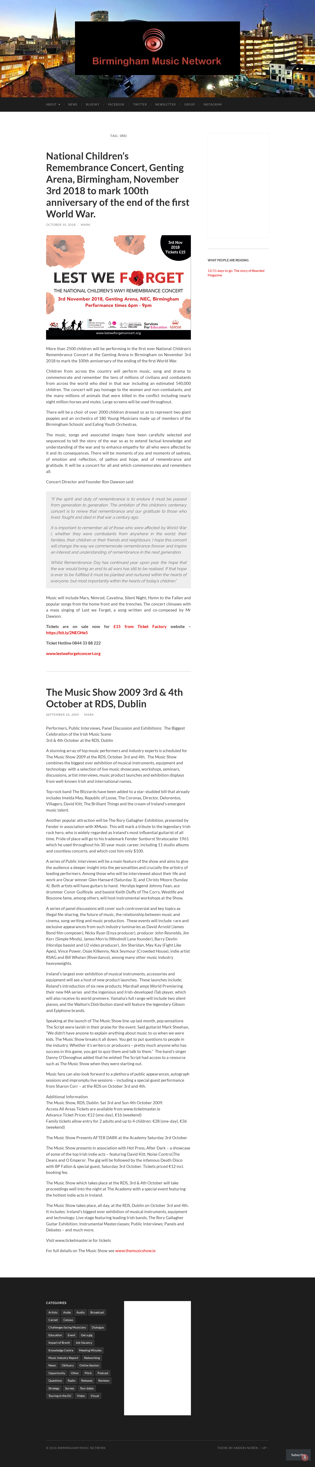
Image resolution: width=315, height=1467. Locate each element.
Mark (86, 224)
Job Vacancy (84, 1342)
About (51, 104)
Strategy (53, 1388)
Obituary (68, 1365)
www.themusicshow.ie (135, 1250)
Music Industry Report (63, 1358)
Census (68, 1320)
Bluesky (92, 104)
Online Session (89, 1365)
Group (189, 104)
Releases (87, 1380)
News (72, 104)
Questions (55, 1380)
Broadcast (97, 1312)
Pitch (88, 1373)
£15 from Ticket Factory (140, 626)
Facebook (116, 104)
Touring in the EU (59, 1396)
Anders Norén (246, 1448)
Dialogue (98, 1327)
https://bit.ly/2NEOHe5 (67, 632)
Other (75, 1373)
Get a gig (86, 1335)
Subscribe (298, 1455)
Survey (69, 1388)
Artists (52, 1312)
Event (71, 1335)
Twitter (140, 104)
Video (81, 1396)
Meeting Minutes (90, 1350)
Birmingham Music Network (82, 1448)
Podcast (103, 1373)
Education (55, 1335)
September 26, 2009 (62, 714)
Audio (80, 1312)
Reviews (103, 1380)
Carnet (53, 1320)
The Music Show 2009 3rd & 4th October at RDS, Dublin (114, 697)
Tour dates (87, 1388)
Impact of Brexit (59, 1342)
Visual (95, 1396)
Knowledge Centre (60, 1350)
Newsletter (165, 104)
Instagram (213, 104)
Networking (92, 1358)
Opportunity (56, 1373)
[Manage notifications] (305, 1457)
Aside (67, 1312)
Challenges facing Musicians (67, 1327)
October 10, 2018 (61, 224)
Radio (71, 1380)
